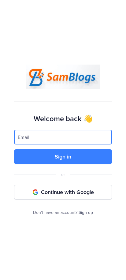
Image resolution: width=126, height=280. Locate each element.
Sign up (86, 212)
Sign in (63, 156)
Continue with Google (67, 192)
